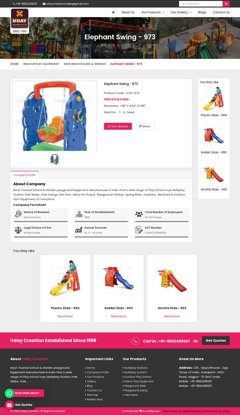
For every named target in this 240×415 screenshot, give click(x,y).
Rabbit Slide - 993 (214, 152)
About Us (128, 12)
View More (131, 395)
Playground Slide (135, 386)
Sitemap (92, 395)
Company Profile (24, 175)
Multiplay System (135, 372)
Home (14, 64)
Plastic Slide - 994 (214, 115)
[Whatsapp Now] (9, 393)
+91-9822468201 (26, 4)
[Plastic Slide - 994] (65, 280)
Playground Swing (135, 390)
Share (146, 126)
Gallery (91, 381)
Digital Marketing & (193, 411)
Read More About (27, 393)
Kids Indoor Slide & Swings (85, 64)
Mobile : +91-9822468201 (195, 381)
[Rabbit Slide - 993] (119, 280)
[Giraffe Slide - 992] (172, 280)
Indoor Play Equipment (41, 64)
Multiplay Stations (136, 368)
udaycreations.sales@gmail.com (67, 4)
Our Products (151, 12)
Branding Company (218, 411)
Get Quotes (119, 126)
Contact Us (221, 12)
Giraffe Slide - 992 (214, 189)
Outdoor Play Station (138, 377)
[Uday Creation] (19, 21)
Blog (89, 386)
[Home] (112, 12)
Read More (65, 316)
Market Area (94, 399)
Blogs (202, 12)
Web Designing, (172, 411)
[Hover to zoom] (54, 116)
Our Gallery (179, 12)
